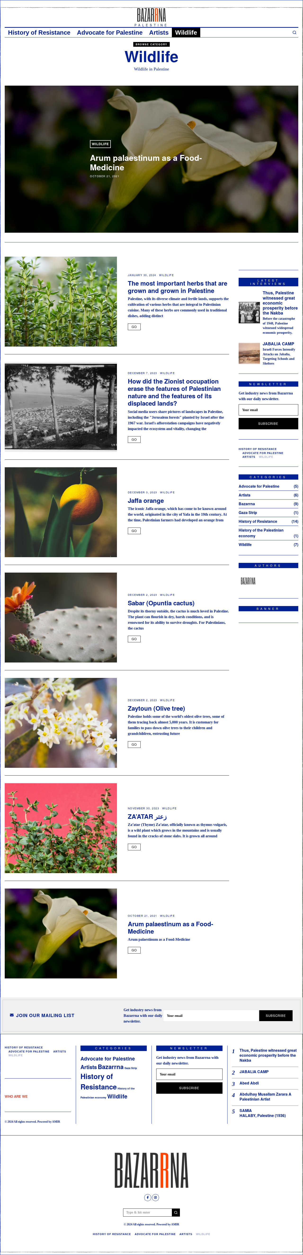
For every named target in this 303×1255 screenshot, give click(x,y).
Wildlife (186, 32)
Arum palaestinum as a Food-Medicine (146, 162)
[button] (176, 1213)
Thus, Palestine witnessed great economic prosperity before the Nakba (280, 302)
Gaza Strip (248, 512)
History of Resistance (39, 32)
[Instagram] (155, 1197)
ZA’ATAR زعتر (147, 816)
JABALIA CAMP (278, 344)
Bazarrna (247, 503)
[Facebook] (147, 1197)
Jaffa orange (146, 500)
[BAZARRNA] (248, 581)
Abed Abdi (249, 1083)
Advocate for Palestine (110, 32)
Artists (159, 32)
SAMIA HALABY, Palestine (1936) (263, 1113)
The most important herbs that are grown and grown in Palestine (177, 287)
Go (134, 326)
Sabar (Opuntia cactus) (161, 602)
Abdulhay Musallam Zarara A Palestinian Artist (265, 1097)
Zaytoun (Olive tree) (156, 708)
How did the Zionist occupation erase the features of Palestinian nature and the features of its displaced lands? (174, 392)
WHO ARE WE (16, 1096)
